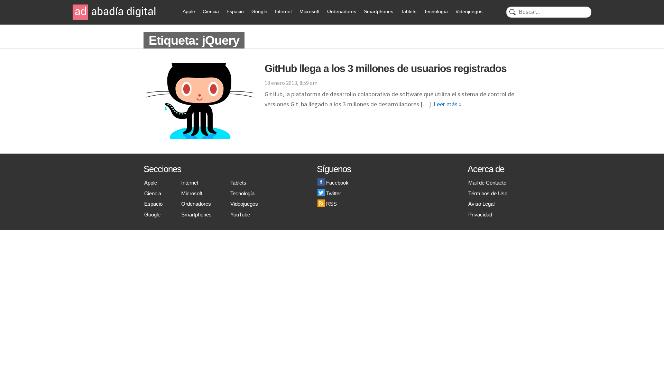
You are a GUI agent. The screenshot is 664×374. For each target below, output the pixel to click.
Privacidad (480, 214)
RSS (331, 204)
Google (259, 11)
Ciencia (211, 11)
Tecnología (436, 11)
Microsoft (309, 11)
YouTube (240, 214)
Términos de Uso (487, 193)
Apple (189, 11)
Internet (283, 11)
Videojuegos (468, 11)
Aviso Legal (481, 204)
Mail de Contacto (487, 183)
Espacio (235, 11)
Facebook (337, 183)
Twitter (333, 193)
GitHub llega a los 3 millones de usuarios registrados (386, 68)
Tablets (408, 11)
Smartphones (378, 11)
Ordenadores (341, 11)
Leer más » (448, 104)
